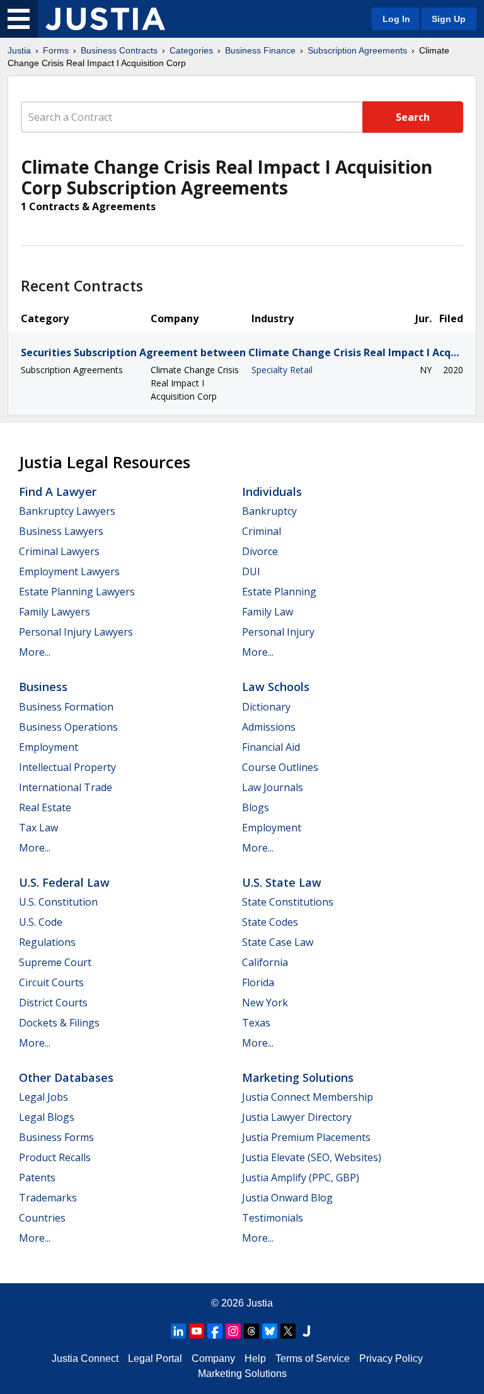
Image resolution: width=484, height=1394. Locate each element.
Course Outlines (280, 767)
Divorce (260, 551)
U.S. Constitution (58, 902)
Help (255, 1358)
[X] (288, 1331)
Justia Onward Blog (287, 1198)
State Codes (270, 922)
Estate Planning (279, 592)
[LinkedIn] (178, 1331)
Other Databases (66, 1077)
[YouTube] (196, 1331)
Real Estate (45, 807)
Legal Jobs (43, 1097)
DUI (251, 571)
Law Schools (275, 686)
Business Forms (56, 1137)
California (265, 962)
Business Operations (68, 727)
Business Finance (260, 50)
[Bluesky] (269, 1331)
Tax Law (38, 828)
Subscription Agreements (357, 50)
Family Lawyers (54, 612)
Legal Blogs (46, 1117)
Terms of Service (312, 1358)
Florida (258, 982)
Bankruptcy (269, 511)
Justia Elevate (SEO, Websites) (311, 1157)
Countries (42, 1218)
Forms (56, 50)
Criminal (261, 531)
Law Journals (272, 787)
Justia (19, 50)
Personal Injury (278, 632)
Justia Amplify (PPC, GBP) (300, 1177)
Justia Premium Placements (306, 1137)
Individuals (272, 491)
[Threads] (251, 1331)
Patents (37, 1177)
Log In (396, 19)
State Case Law (277, 942)
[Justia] (105, 19)
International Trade (65, 787)
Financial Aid (271, 747)
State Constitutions (287, 902)
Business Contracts (119, 50)
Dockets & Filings (59, 1023)
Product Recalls (55, 1157)
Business (43, 686)
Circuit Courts (51, 982)
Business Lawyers (61, 531)
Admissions (269, 727)
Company (213, 1358)
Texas (256, 1023)
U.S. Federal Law (64, 882)
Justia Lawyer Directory (297, 1117)
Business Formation (66, 707)
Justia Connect (85, 1358)
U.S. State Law (281, 882)
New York (265, 1002)
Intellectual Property (67, 767)
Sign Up (449, 19)
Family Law (267, 612)
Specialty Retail (282, 370)
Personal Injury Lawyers (76, 632)
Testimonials (272, 1218)
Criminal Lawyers (59, 551)
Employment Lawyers (69, 571)
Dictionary (266, 707)
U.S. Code (40, 922)
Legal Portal (155, 1358)
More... (34, 652)
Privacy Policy (391, 1358)
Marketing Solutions (298, 1077)
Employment (48, 747)
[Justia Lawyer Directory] (306, 1331)
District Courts (53, 1002)
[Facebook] (214, 1331)
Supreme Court (55, 962)
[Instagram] (233, 1331)
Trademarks (48, 1198)
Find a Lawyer (57, 491)
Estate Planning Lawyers (77, 592)
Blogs (255, 807)
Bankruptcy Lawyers (67, 511)
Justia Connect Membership (307, 1097)
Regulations (47, 942)
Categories (191, 50)
